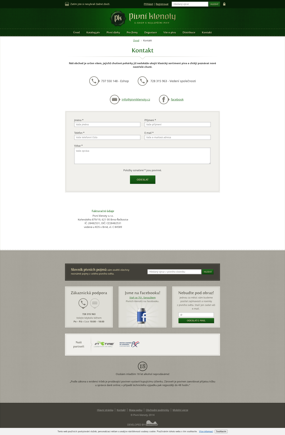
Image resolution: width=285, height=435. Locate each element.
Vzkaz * (78, 145)
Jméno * (78, 120)
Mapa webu (135, 410)
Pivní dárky (113, 32)
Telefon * (79, 132)
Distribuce (189, 32)
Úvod (76, 32)
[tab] (83, 305)
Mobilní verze (180, 410)
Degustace (150, 32)
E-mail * (149, 132)
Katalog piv (93, 32)
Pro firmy (132, 32)
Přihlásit (148, 4)
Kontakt (207, 32)
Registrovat (162, 4)
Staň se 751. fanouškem (142, 297)
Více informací (206, 431)
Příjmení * (150, 120)
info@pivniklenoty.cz (136, 99)
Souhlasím (221, 431)
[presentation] (83, 303)
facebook (177, 99)
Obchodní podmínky (157, 410)
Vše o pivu (169, 32)
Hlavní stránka (105, 410)
